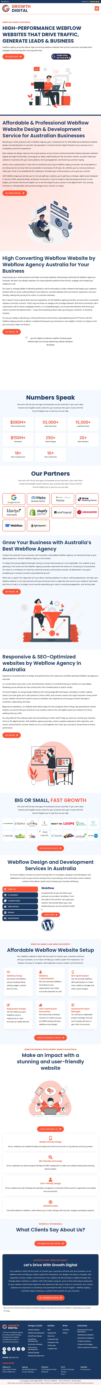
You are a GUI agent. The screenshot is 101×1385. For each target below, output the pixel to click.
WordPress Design (35, 1336)
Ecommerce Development (33, 1348)
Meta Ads (51, 1336)
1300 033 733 (14, 1357)
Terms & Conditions (50, 1381)
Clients (65, 1333)
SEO (49, 1330)
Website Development (36, 1333)
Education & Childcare (86, 1338)
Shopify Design (33, 1353)
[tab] (20, 889)
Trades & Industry (84, 1341)
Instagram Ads (53, 1342)
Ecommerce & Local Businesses (85, 1331)
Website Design (33, 1330)
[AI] (4, 1352)
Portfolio (66, 1330)
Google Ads (52, 1333)
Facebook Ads (53, 1339)
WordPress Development (33, 1340)
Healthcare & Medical (85, 1335)
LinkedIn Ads (52, 1349)
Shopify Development (36, 1356)
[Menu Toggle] (97, 8)
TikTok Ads (52, 1345)
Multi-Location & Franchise (87, 1347)
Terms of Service (64, 1381)
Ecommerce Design (35, 1344)
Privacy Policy (76, 1381)
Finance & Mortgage (85, 1344)
